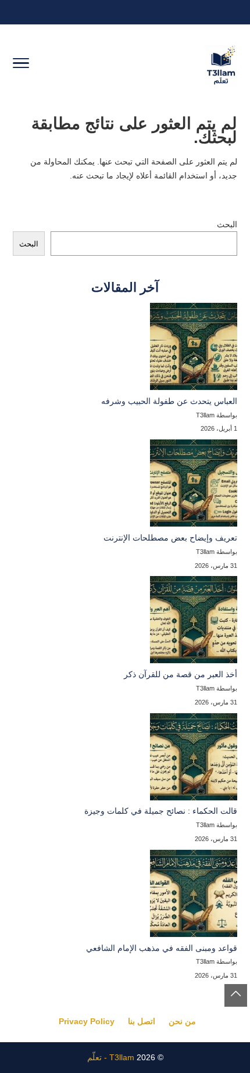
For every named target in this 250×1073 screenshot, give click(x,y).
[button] (235, 995)
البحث (227, 224)
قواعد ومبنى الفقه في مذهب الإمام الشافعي (161, 948)
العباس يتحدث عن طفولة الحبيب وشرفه (169, 401)
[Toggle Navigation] (21, 65)
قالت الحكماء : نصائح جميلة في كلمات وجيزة (160, 811)
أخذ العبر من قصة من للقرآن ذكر (180, 674)
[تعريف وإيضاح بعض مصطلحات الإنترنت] (193, 485)
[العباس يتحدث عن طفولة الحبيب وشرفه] (193, 349)
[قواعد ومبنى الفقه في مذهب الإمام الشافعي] (193, 896)
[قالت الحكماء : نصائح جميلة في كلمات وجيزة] (193, 759)
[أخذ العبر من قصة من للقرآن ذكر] (193, 622)
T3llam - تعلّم (110, 1057)
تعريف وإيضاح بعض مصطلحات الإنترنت (170, 537)
